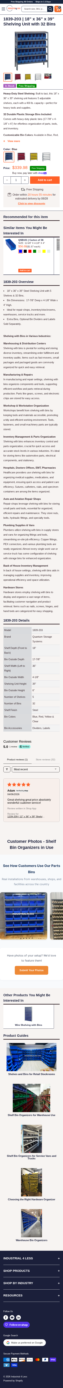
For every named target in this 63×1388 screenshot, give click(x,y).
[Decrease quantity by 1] (7, 180)
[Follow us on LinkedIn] (18, 1317)
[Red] (21, 157)
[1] (23, 916)
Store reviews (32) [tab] (45, 759)
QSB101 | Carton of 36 (31, 240)
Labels (51, 319)
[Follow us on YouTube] (12, 1317)
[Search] (50, 9)
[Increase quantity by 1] (24, 180)
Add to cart (45, 180)
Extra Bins (12, 319)
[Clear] (46, 157)
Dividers (38, 319)
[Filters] (6, 769)
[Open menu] (3, 9)
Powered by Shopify (13, 1380)
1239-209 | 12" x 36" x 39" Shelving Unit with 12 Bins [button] (26, 816)
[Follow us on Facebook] (5, 1317)
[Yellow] (33, 157)
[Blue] (9, 157)
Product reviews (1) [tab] (17, 759)
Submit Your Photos (31, 970)
